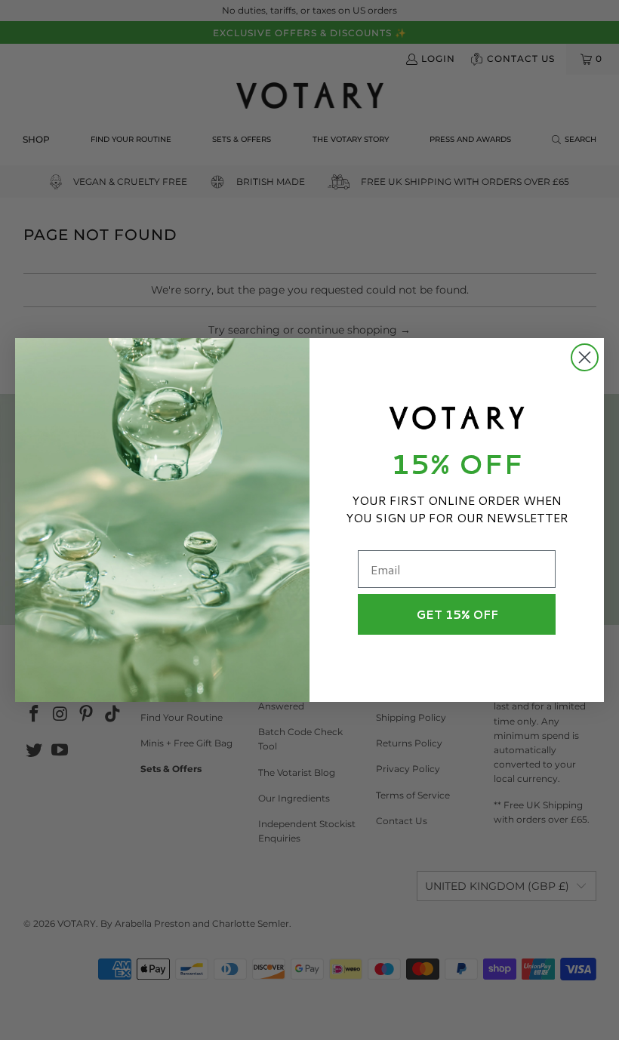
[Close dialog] (584, 357)
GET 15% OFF (457, 615)
